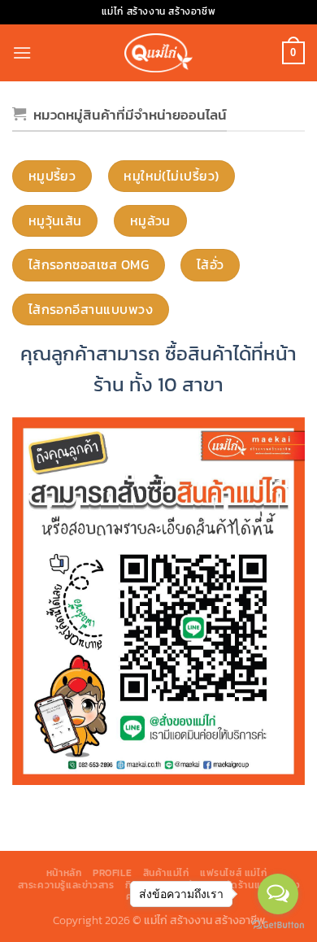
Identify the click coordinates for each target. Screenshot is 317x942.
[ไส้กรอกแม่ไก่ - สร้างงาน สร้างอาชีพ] (158, 52)
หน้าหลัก (64, 873)
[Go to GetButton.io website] (278, 925)
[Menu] (22, 52)
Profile (112, 873)
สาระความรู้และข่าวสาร (66, 885)
